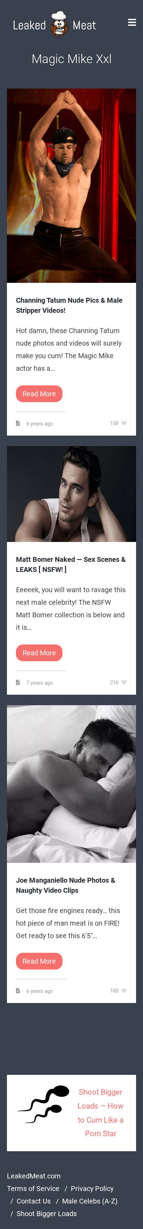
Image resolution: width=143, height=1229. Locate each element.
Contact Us (34, 1201)
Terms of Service (33, 1188)
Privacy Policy (92, 1188)
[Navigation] (132, 23)
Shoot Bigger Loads (47, 1213)
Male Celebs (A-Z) (90, 1201)
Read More (39, 394)
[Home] (54, 24)
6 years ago (40, 424)
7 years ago (40, 683)
